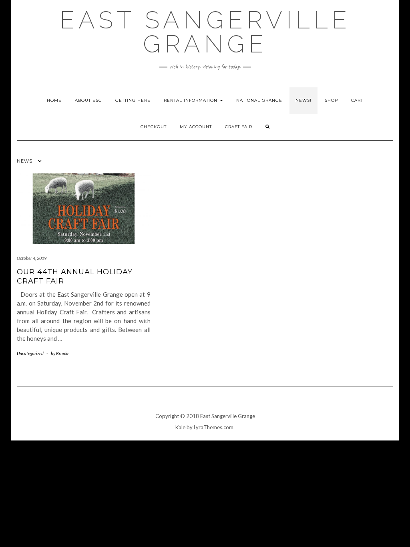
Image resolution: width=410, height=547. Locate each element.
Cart (357, 100)
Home (54, 100)
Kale (180, 427)
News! (303, 100)
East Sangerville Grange (205, 32)
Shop (331, 100)
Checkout (154, 126)
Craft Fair (238, 126)
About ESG (88, 100)
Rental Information (191, 100)
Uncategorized (30, 353)
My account (196, 126)
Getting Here (133, 100)
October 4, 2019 (31, 258)
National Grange (259, 100)
